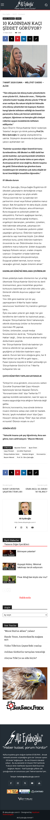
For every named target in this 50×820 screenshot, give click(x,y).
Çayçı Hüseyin (9, 451)
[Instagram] (22, 527)
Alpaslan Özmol (20, 448)
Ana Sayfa (6, 14)
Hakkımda (25, 597)
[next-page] (8, 590)
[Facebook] (5, 38)
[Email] (30, 38)
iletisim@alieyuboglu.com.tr (28, 777)
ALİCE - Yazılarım (19, 14)
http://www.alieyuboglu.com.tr (25, 522)
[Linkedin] (23, 38)
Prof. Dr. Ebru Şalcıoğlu (25, 457)
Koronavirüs (41, 454)
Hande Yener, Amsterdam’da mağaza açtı (23, 638)
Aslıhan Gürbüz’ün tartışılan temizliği (24, 651)
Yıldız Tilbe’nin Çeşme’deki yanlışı (23, 645)
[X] (11, 38)
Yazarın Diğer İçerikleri (16, 544)
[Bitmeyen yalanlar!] (9, 553)
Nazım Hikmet (9, 457)
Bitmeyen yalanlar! (26, 551)
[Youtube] (33, 527)
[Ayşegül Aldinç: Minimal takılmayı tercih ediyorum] (9, 566)
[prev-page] (4, 590)
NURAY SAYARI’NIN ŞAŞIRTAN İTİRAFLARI (12, 490)
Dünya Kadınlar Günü (11, 454)
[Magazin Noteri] (39, 783)
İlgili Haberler (11, 540)
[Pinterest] (17, 38)
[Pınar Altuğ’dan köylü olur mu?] (9, 579)
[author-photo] (25, 515)
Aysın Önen (33, 448)
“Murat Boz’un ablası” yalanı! (19, 631)
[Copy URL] (36, 38)
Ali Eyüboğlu (25, 518)
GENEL (18, 18)
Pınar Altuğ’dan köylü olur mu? (32, 577)
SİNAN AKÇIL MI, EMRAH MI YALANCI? (36, 490)
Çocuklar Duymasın (24, 451)
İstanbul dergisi (28, 454)
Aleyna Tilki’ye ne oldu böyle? (20, 658)
